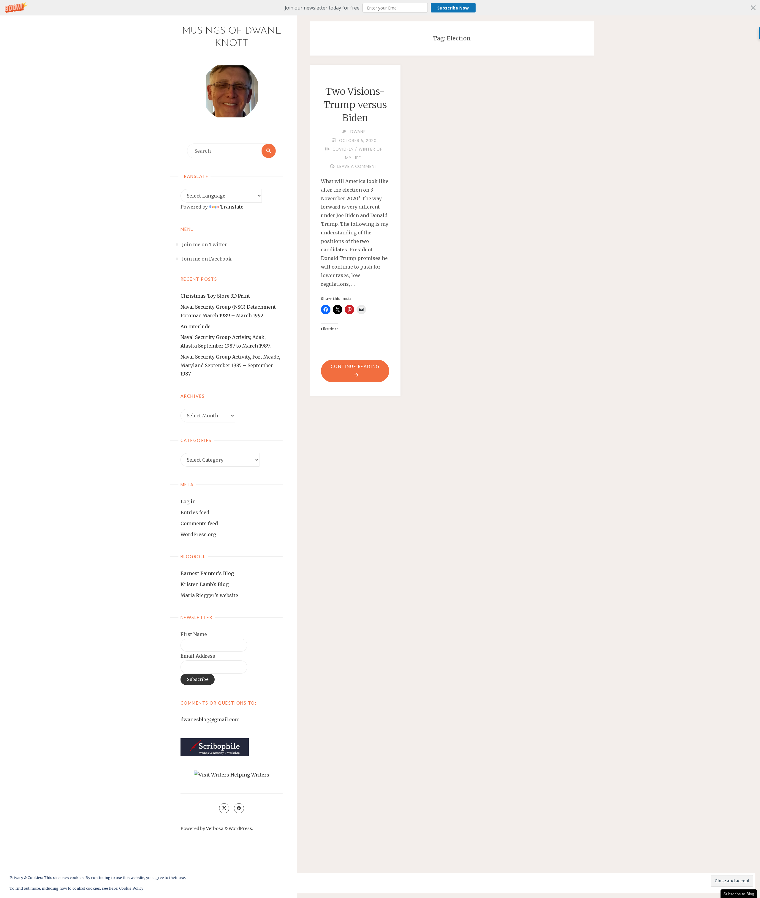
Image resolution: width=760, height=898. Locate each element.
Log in (188, 501)
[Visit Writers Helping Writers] (231, 774)
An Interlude (195, 326)
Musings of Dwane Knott (231, 37)
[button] (380, 7)
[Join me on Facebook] (239, 808)
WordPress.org (198, 534)
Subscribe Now (453, 8)
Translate (231, 207)
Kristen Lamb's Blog (204, 584)
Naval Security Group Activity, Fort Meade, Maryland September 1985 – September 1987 (230, 365)
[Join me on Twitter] (224, 808)
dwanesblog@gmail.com (210, 719)
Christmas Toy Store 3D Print (215, 296)
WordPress (240, 828)
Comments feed (199, 523)
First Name (193, 634)
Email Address (197, 656)
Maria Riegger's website (209, 595)
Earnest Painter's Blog (207, 573)
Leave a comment (357, 166)
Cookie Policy (131, 888)
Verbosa (214, 828)
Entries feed (194, 512)
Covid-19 (343, 149)
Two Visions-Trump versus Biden (355, 105)
